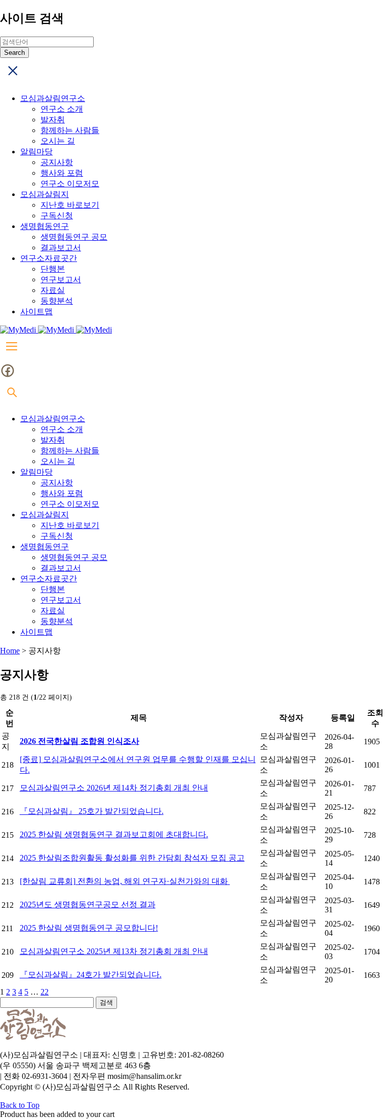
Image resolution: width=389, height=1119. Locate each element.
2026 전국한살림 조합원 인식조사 (79, 741)
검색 (106, 1002)
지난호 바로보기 (70, 205)
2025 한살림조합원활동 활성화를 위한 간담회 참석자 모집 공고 (132, 857)
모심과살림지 (44, 194)
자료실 (53, 290)
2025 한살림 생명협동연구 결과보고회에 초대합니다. (114, 834)
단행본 (53, 269)
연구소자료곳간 (48, 258)
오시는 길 (58, 141)
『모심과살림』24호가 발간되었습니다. (91, 974)
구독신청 (57, 215)
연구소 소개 (62, 109)
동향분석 (57, 301)
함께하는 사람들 (70, 130)
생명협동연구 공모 (74, 237)
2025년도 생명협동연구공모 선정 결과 (87, 904)
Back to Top (20, 1105)
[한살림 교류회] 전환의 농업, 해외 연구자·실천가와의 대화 (125, 881)
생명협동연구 (44, 226)
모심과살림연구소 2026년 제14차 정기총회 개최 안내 (114, 787)
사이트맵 (36, 311)
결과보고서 (61, 247)
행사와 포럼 (62, 173)
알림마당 (36, 151)
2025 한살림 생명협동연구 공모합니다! (89, 928)
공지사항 (57, 162)
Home (10, 650)
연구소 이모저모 (70, 183)
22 (45, 992)
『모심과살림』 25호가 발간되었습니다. (92, 811)
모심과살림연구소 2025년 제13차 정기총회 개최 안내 (114, 951)
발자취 (53, 119)
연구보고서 (61, 279)
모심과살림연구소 (52, 98)
